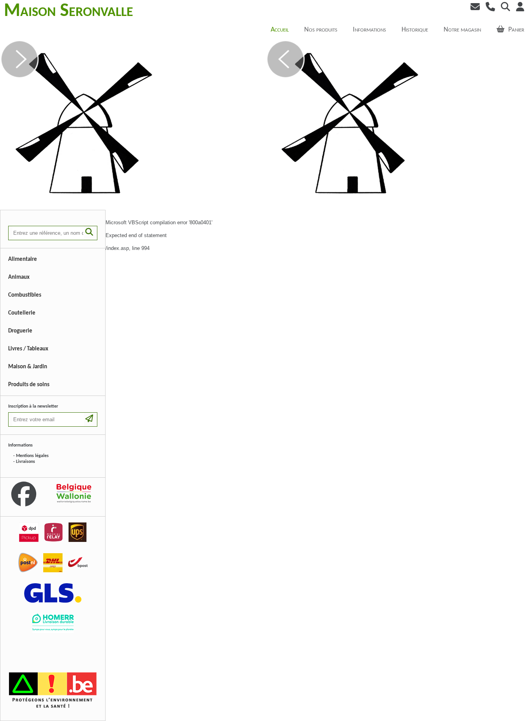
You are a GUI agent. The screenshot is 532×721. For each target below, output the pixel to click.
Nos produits (320, 29)
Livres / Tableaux (28, 349)
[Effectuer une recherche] (503, 7)
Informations (369, 29)
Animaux (19, 277)
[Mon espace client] (518, 7)
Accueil (280, 29)
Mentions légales (32, 456)
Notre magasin (462, 29)
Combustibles (24, 295)
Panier (516, 29)
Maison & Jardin (27, 367)
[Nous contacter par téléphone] (488, 7)
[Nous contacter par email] (473, 7)
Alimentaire (22, 259)
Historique (415, 29)
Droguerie (20, 331)
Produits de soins (28, 385)
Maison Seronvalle (68, 11)
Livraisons (25, 461)
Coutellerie (21, 313)
